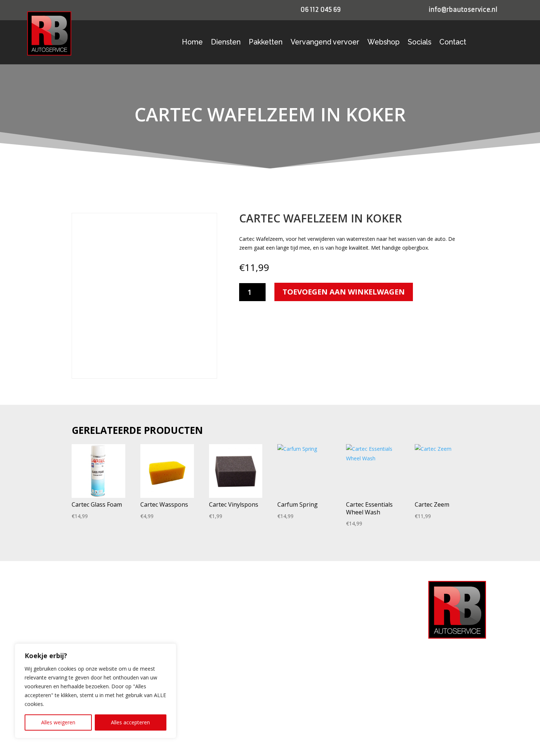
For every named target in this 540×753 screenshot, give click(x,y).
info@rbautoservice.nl (463, 9)
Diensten (226, 43)
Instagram (305, 657)
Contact (452, 43)
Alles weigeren (58, 722)
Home (192, 43)
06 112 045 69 (320, 9)
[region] (95, 690)
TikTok (301, 680)
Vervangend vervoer (325, 43)
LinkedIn (303, 668)
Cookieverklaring (186, 619)
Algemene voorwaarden (195, 631)
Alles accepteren (130, 722)
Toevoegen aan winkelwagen (343, 292)
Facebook (305, 645)
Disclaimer (180, 666)
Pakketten (265, 43)
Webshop (383, 43)
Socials (419, 43)
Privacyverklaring (187, 607)
